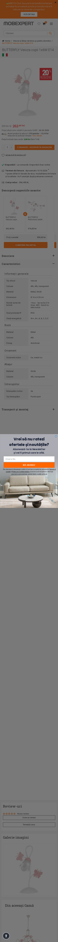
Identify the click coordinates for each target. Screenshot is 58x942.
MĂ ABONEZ (29, 465)
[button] (6, 936)
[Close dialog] (56, 436)
